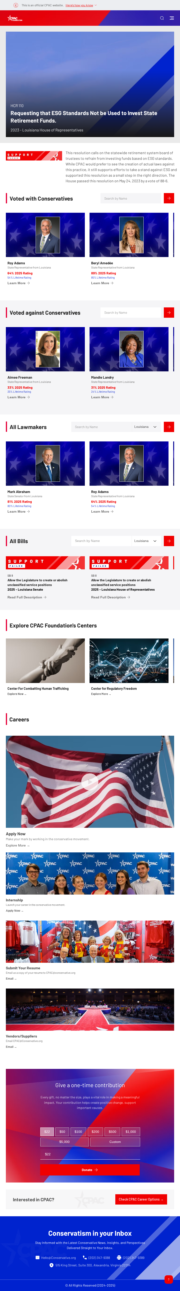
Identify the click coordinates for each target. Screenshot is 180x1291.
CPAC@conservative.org (60, 972)
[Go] (169, 1279)
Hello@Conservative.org (58, 1258)
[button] (162, 18)
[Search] (169, 198)
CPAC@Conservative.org (27, 1040)
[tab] (47, 1131)
